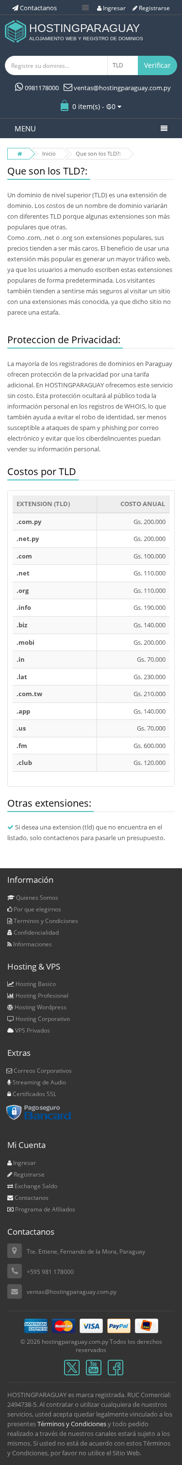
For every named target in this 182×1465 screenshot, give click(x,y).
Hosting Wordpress (39, 1007)
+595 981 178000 (50, 1272)
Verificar (157, 65)
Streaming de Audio (38, 1082)
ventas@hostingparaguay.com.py (121, 87)
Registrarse (153, 8)
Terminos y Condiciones (45, 921)
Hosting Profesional (41, 995)
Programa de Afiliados (44, 1209)
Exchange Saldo (35, 1186)
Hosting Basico (35, 984)
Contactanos (31, 1198)
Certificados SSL (33, 1094)
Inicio (49, 153)
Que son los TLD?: (98, 153)
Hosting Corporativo (42, 1019)
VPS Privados (32, 1030)
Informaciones (32, 944)
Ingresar (113, 8)
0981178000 (41, 87)
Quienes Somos (36, 897)
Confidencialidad (35, 932)
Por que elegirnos (36, 909)
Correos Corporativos (42, 1071)
